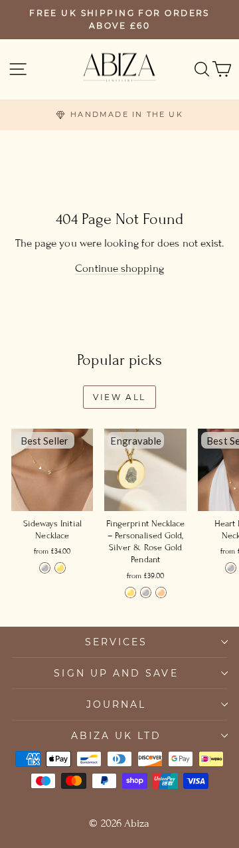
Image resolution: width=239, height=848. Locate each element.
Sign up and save (116, 673)
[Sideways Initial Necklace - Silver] (45, 568)
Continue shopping (119, 268)
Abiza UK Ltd (116, 736)
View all (119, 397)
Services (116, 642)
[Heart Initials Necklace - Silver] (231, 568)
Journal (116, 704)
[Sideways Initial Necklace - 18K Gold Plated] (60, 568)
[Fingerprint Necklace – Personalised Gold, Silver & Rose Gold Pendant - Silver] (146, 592)
